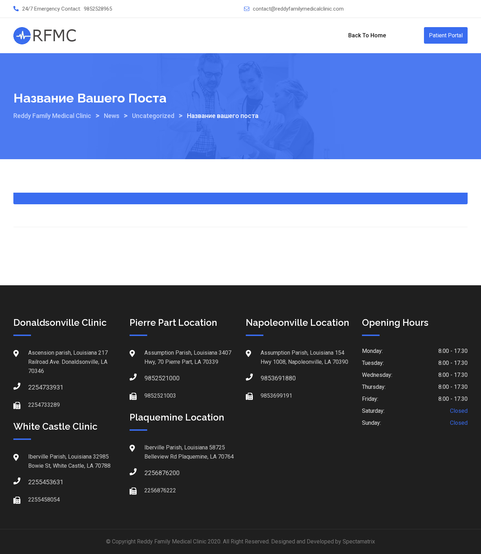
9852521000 (151, 378)
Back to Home (367, 35)
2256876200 (151, 473)
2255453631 (35, 482)
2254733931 (35, 387)
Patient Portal (446, 35)
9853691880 (268, 378)
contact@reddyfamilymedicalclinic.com (298, 9)
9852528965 (98, 9)
